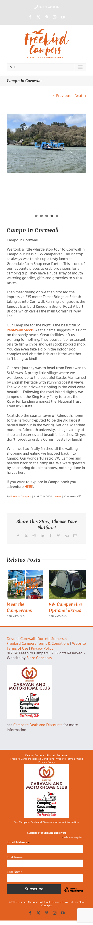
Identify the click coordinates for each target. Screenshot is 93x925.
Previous (63, 96)
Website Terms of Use (68, 759)
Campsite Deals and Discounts (37, 725)
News (58, 496)
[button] (10, 594)
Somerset (59, 639)
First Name (15, 857)
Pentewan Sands (20, 330)
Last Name (14, 871)
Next (78, 96)
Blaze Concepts (39, 658)
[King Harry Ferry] (46, 143)
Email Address (18, 842)
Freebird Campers (20, 496)
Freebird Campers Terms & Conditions (38, 644)
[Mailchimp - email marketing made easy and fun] (73, 893)
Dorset (43, 639)
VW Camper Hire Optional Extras (17, 607)
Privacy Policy (42, 648)
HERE (29, 487)
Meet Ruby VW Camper (57, 607)
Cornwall (27, 639)
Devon (12, 639)
